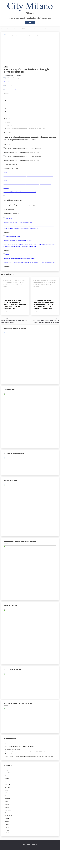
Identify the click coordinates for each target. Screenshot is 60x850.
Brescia (7, 778)
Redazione (16, 311)
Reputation (8, 810)
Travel (7, 824)
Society (7, 818)
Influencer (8, 793)
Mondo (7, 804)
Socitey (7, 821)
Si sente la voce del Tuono (12, 749)
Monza (7, 807)
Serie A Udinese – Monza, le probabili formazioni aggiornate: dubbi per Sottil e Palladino (29, 756)
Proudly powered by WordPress (19, 846)
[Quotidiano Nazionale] (11, 78)
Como (7, 781)
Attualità (7, 773)
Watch (7, 830)
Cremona (7, 784)
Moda (6, 801)
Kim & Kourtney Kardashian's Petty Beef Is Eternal (19, 746)
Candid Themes (45, 846)
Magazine (6, 93)
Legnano (7, 795)
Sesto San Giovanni (10, 816)
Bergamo (7, 776)
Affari (6, 770)
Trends (7, 827)
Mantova (7, 798)
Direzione (18, 75)
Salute (7, 813)
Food (6, 790)
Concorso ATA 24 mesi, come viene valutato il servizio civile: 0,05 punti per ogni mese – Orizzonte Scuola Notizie (15, 304)
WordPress (8, 833)
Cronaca (6, 66)
